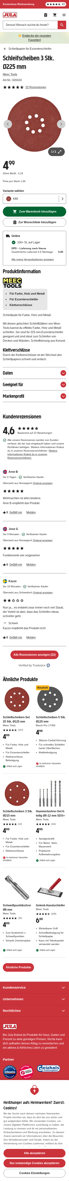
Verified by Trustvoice (32, 665)
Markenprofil (13, 396)
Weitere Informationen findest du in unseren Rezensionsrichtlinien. (32, 454)
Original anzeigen (43, 483)
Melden (31, 512)
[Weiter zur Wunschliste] (45, 15)
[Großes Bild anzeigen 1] (34, 124)
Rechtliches (12, 1010)
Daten (8, 373)
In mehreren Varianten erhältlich (48, 765)
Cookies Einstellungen (34, 1173)
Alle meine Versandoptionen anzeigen (33, 259)
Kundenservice (14, 987)
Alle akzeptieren (34, 1153)
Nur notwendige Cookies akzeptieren (34, 1163)
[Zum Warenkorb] (55, 15)
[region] (34, 1130)
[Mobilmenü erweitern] (64, 15)
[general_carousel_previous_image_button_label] (8, 124)
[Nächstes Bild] (61, 124)
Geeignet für (13, 384)
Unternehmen (13, 999)
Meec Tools (10, 74)
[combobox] (34, 25)
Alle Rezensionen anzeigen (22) (34, 654)
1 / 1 (53, 151)
